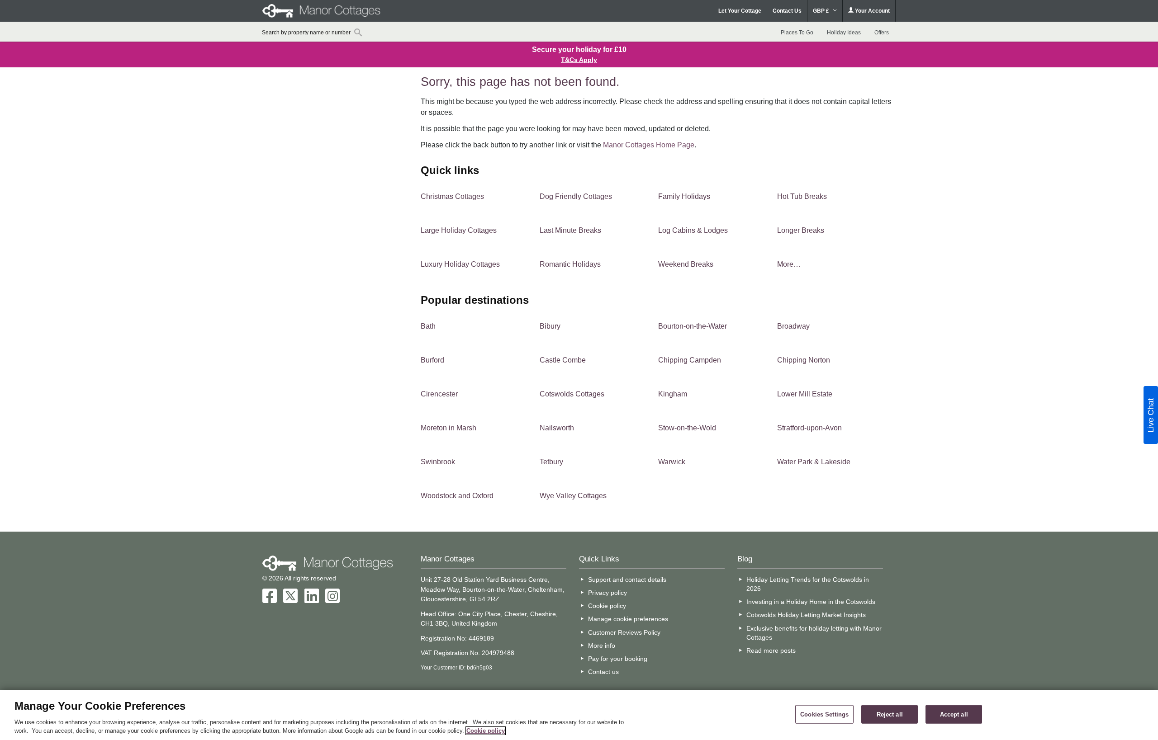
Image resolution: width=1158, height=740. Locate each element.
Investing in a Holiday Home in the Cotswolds (810, 601)
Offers (881, 32)
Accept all (954, 714)
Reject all (890, 714)
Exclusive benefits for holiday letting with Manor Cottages (814, 633)
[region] (579, 715)
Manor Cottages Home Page (648, 145)
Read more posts (771, 650)
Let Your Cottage (739, 11)
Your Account (872, 11)
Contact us (603, 671)
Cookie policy (607, 605)
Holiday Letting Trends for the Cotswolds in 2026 (807, 584)
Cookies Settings (824, 714)
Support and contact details (627, 579)
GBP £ (822, 11)
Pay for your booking (617, 658)
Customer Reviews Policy (624, 632)
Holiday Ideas (844, 32)
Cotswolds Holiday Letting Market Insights (806, 614)
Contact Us (787, 11)
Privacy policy (607, 592)
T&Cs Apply (579, 59)
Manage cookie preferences (628, 618)
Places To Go (797, 32)
